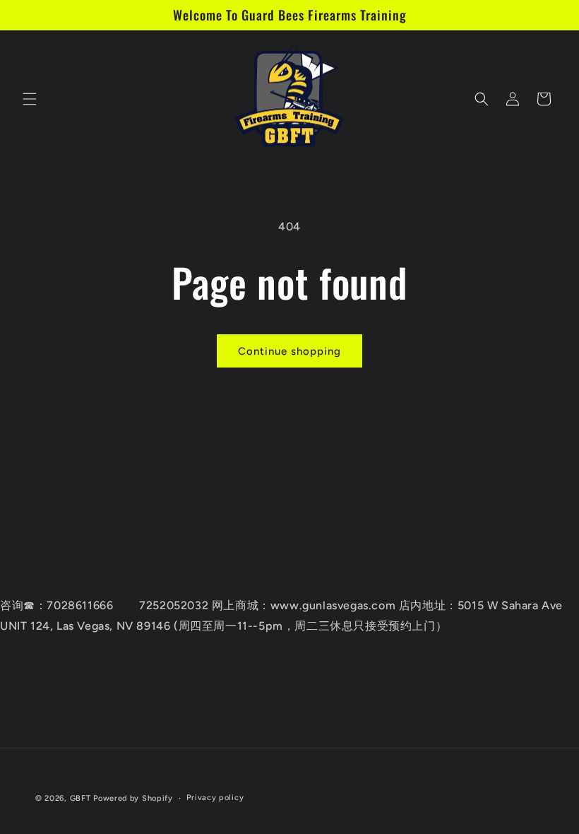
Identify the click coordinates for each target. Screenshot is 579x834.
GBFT (80, 798)
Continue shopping (289, 351)
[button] (29, 98)
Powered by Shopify (133, 798)
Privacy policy (215, 797)
